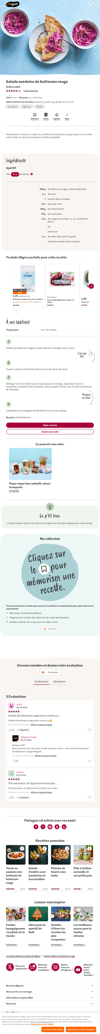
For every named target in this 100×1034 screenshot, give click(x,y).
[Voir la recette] (16, 868)
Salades (39, 106)
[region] (50, 1023)
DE (7, 1012)
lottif (19, 704)
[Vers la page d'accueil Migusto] (13, 3)
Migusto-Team (28, 737)
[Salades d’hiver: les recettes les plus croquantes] (61, 926)
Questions (59, 681)
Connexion (52, 629)
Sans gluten (13, 106)
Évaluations (41, 681)
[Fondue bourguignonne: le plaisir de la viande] (16, 926)
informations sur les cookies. (42, 1024)
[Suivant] (91, 286)
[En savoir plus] (30, 486)
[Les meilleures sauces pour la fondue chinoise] (83, 926)
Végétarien (26, 106)
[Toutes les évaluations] (12, 91)
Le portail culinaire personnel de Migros (23, 956)
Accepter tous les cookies (53, 1029)
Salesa (20, 772)
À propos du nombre (32, 174)
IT (17, 1012)
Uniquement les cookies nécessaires (81, 1029)
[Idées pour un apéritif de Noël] (38, 926)
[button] (11, 706)
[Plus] (90, 730)
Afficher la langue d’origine (41, 724)
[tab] (50, 986)
